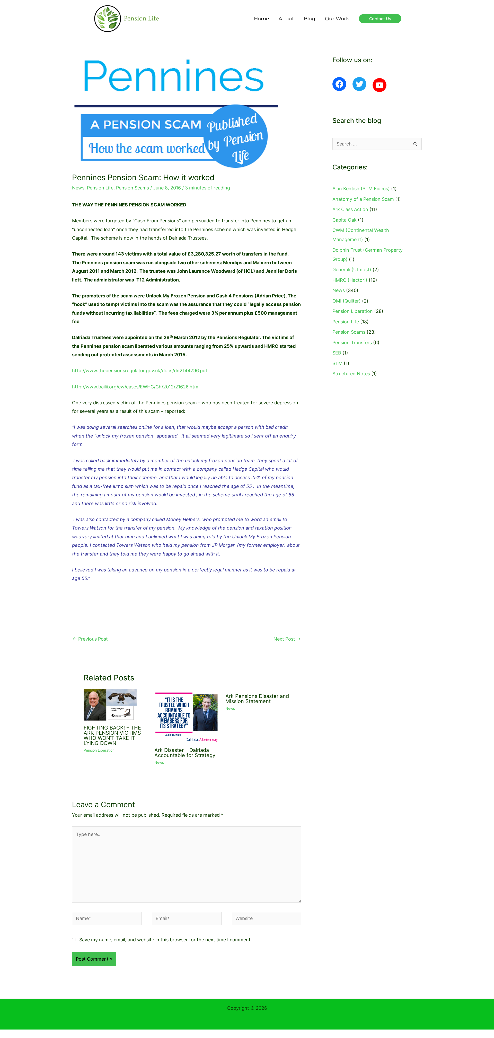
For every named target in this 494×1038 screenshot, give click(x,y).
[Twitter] (359, 84)
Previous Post (90, 639)
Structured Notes (351, 373)
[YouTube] (379, 85)
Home (261, 19)
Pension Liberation (99, 750)
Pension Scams (132, 187)
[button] (380, 18)
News (78, 187)
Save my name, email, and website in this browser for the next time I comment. (165, 939)
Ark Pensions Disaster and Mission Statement (257, 698)
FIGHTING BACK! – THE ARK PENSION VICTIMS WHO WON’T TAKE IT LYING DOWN (112, 735)
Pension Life (100, 187)
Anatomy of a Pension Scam (363, 199)
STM (337, 363)
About (286, 19)
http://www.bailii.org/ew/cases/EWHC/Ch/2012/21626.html (135, 386)
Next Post (287, 639)
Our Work (337, 19)
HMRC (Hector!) (349, 280)
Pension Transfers (352, 342)
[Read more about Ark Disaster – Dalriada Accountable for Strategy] (186, 715)
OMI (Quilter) (346, 301)
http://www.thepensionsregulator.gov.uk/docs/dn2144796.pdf (139, 370)
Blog (309, 19)
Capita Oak (344, 220)
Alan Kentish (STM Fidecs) (361, 188)
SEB (336, 353)
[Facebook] (339, 84)
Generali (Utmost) (351, 269)
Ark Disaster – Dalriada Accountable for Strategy (184, 752)
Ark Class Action (350, 209)
